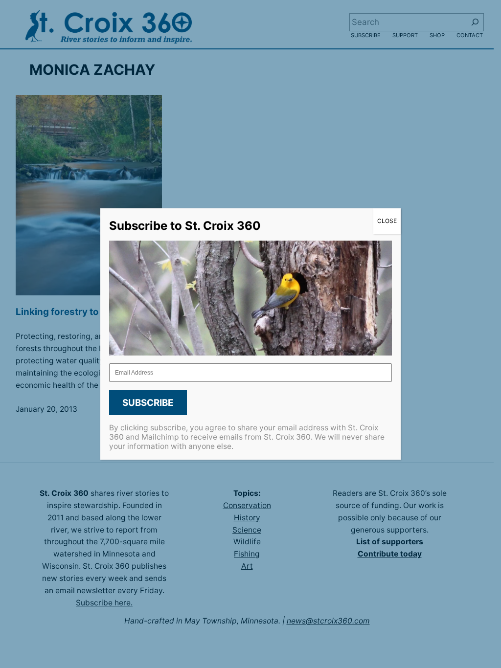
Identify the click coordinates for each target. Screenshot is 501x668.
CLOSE (387, 220)
